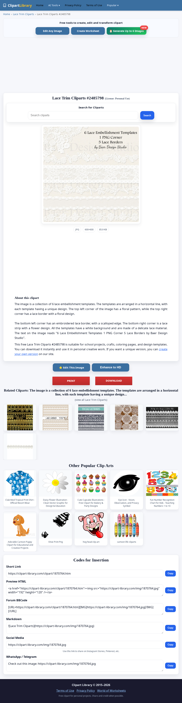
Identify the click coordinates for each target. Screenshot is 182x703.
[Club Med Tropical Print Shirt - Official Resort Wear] (20, 483)
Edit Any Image (52, 31)
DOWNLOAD (114, 380)
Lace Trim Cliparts (23, 14)
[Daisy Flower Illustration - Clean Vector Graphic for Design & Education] (55, 483)
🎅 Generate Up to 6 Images (127, 30)
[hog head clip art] (91, 525)
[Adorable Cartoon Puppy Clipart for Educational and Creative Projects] (20, 525)
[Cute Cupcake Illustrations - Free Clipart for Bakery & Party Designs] (91, 483)
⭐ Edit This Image (71, 367)
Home (39, 5)
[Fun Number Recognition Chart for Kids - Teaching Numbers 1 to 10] (162, 483)
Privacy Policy (73, 5)
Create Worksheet (88, 31)
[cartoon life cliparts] (127, 525)
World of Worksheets (111, 691)
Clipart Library (82, 685)
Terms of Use (94, 5)
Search (147, 115)
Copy (170, 573)
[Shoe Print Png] (55, 525)
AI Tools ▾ (54, 5)
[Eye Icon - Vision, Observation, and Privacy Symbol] (127, 483)
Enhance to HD (110, 367)
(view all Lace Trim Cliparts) (91, 399)
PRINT (71, 381)
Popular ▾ (113, 5)
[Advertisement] (91, 65)
